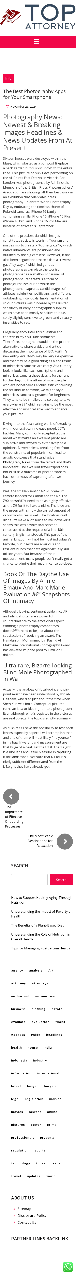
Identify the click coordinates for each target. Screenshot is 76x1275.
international (48, 1073)
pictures (18, 1125)
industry (40, 1060)
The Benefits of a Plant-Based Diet (37, 925)
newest (35, 1112)
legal (15, 1099)
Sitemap (24, 1209)
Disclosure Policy (32, 1215)
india (48, 1047)
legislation (34, 1099)
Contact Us (27, 1222)
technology (20, 1163)
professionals (22, 1137)
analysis (36, 970)
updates (34, 1176)
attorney (18, 983)
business (18, 1009)
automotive (45, 996)
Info (8, 78)
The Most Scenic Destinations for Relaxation (40, 841)
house (33, 1047)
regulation (20, 1150)
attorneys (40, 983)
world (51, 1176)
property (47, 1137)
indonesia (19, 1060)
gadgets (18, 1035)
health (16, 1047)
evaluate (18, 1022)
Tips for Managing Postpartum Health (40, 948)
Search (19, 865)
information (21, 1073)
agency (17, 970)
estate (57, 1009)
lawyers (50, 1086)
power (36, 1125)
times (41, 1163)
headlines (54, 1035)
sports (40, 1150)
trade (56, 1163)
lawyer (32, 1086)
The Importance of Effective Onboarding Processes (14, 817)
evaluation (40, 1022)
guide (35, 1035)
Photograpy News (17, 462)
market (55, 1099)
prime (52, 1125)
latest (16, 1086)
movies (17, 1112)
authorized (20, 996)
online (52, 1112)
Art (51, 970)
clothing (39, 1009)
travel (16, 1176)
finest (60, 1022)
